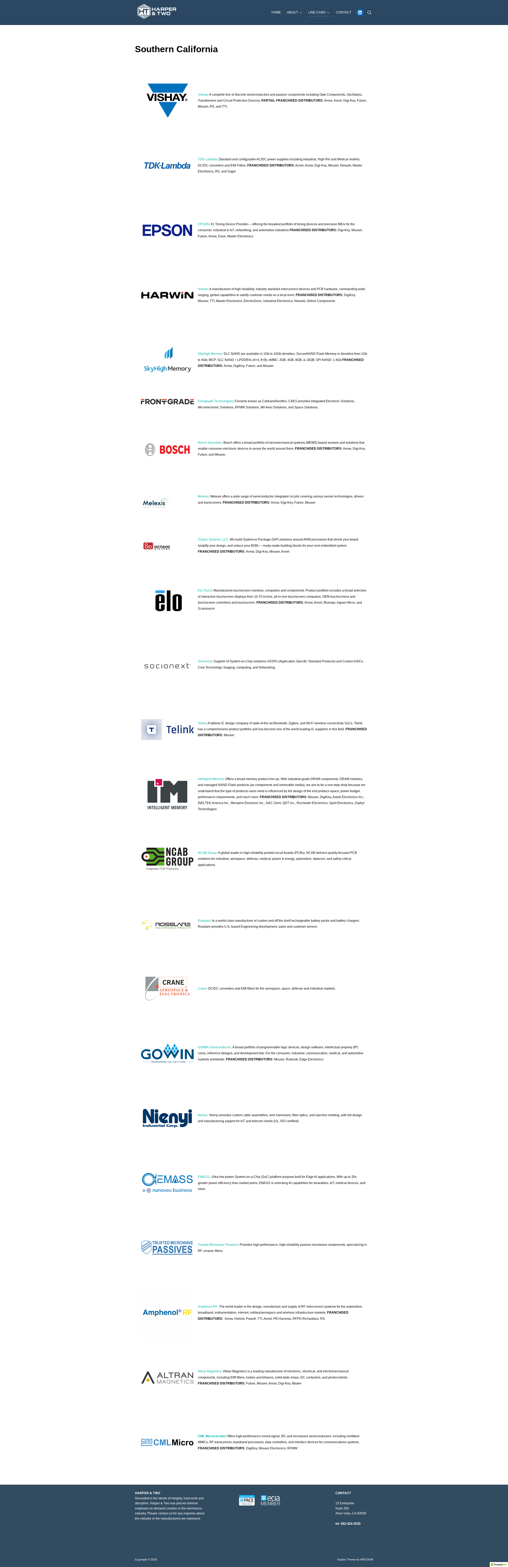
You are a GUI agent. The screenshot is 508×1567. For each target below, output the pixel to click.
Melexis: (204, 496)
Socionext (205, 661)
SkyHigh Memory (210, 353)
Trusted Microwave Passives (218, 1244)
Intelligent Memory (211, 779)
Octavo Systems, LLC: (214, 539)
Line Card (317, 12)
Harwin (203, 289)
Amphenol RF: (208, 1306)
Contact (343, 12)
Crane (202, 988)
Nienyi (202, 1115)
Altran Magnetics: (210, 1371)
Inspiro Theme (346, 1559)
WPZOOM (366, 1559)
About (292, 12)
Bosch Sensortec (210, 442)
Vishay (203, 94)
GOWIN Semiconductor (214, 1047)
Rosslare (204, 920)
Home (276, 12)
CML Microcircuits (211, 1436)
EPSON (203, 224)
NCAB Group (207, 852)
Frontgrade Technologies (215, 401)
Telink (202, 723)
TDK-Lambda (207, 159)
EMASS (203, 1176)
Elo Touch (205, 590)
